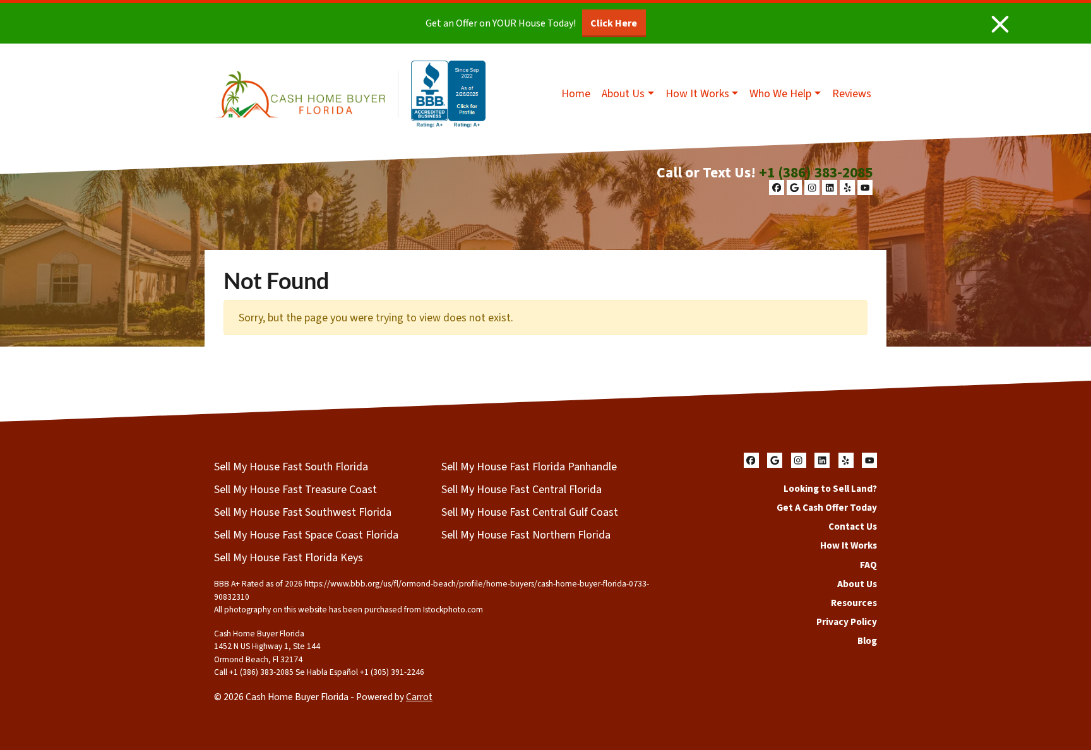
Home (575, 94)
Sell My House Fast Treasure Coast (295, 489)
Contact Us (852, 526)
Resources (854, 603)
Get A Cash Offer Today (827, 508)
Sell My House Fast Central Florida (521, 489)
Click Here (613, 23)
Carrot (419, 697)
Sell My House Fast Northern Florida (526, 535)
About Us (623, 94)
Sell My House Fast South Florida (291, 467)
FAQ (868, 565)
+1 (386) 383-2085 (816, 172)
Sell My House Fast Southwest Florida (302, 512)
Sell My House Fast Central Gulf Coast (529, 512)
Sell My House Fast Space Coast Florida (306, 535)
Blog (867, 641)
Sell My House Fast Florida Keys (288, 558)
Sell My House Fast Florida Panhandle (529, 467)
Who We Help (780, 94)
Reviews (851, 94)
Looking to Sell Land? (830, 489)
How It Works (697, 94)
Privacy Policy (846, 622)
